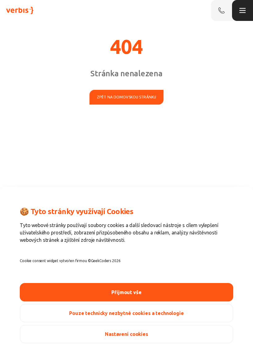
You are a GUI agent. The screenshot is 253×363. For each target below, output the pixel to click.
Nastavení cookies (126, 334)
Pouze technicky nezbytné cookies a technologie (126, 313)
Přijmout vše (126, 292)
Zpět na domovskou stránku (126, 97)
